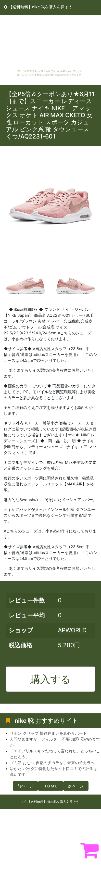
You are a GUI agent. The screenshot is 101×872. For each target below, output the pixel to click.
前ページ (25, 786)
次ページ (76, 786)
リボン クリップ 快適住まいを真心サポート (48, 733)
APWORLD (72, 630)
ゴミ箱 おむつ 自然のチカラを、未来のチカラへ (52, 762)
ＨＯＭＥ (50, 786)
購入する (50, 679)
